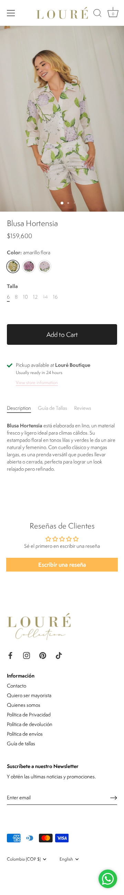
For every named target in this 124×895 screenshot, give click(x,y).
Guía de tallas (21, 743)
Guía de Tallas (52, 408)
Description (19, 408)
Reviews (82, 408)
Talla (12, 286)
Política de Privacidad (29, 714)
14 (45, 297)
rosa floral (29, 266)
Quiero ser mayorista (29, 695)
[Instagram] (26, 654)
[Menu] (11, 13)
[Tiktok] (58, 654)
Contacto (16, 685)
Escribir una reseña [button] (62, 564)
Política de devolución (29, 724)
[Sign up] (113, 797)
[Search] (97, 14)
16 (55, 297)
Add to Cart (62, 334)
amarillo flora (13, 266)
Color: (28, 253)
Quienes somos (23, 705)
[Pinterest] (42, 654)
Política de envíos (25, 734)
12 (35, 297)
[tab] (22, 408)
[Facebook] (10, 654)
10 (25, 297)
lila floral (45, 266)
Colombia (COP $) (24, 859)
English (66, 859)
